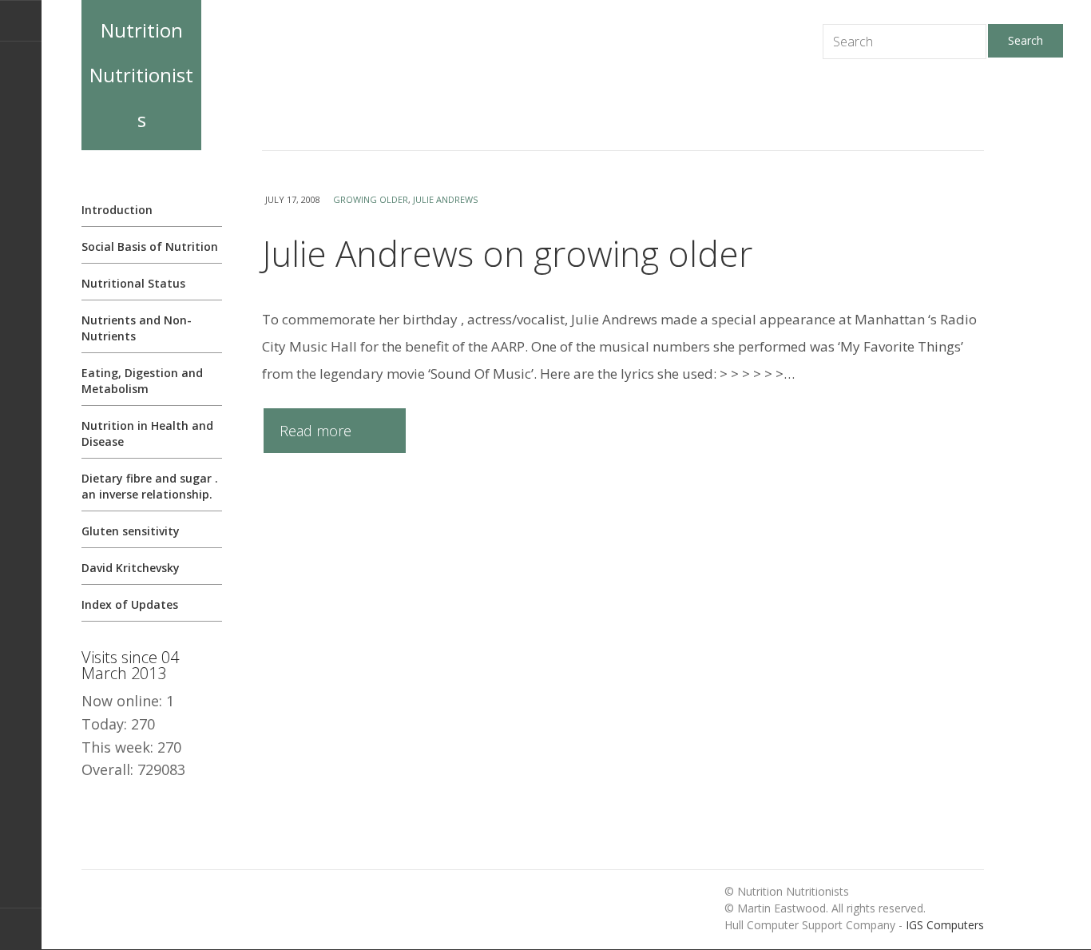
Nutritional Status (133, 283)
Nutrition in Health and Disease (147, 433)
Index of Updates (129, 604)
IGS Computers (945, 924)
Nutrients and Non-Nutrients (136, 328)
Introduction (117, 209)
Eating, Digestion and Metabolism (142, 380)
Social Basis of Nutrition (149, 246)
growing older (370, 199)
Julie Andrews (445, 199)
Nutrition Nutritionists (141, 75)
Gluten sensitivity (130, 531)
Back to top (21, 929)
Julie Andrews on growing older (507, 253)
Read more (315, 430)
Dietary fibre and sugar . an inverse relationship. (149, 486)
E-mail (21, 21)
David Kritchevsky (130, 567)
